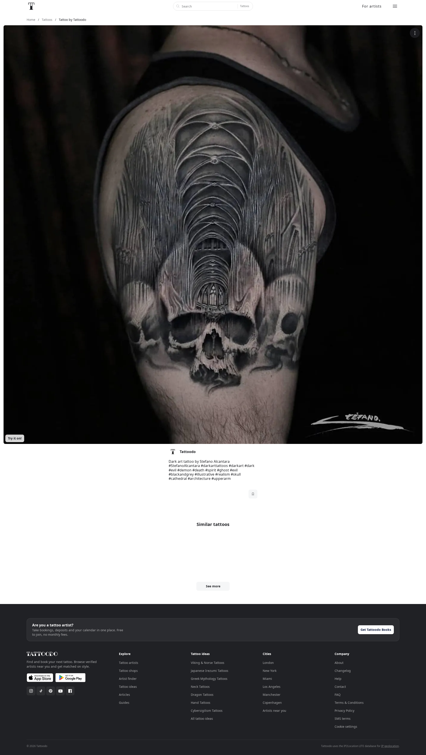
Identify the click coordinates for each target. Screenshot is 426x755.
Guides (124, 702)
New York (269, 671)
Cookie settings (346, 726)
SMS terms (343, 718)
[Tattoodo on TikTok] (40, 690)
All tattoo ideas (202, 718)
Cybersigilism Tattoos (207, 710)
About (339, 663)
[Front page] (31, 6)
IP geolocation (390, 746)
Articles (124, 694)
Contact (340, 686)
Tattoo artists (128, 663)
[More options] (415, 33)
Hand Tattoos (200, 702)
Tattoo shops (128, 671)
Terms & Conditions (349, 702)
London (268, 663)
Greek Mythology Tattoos (209, 679)
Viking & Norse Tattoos (207, 663)
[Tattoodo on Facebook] (70, 690)
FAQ (338, 694)
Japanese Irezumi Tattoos (209, 671)
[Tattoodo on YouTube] (60, 690)
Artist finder (128, 679)
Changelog (343, 671)
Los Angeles (271, 686)
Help (338, 679)
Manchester (271, 694)
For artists (372, 6)
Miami (267, 679)
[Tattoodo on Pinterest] (50, 690)
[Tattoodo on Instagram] (31, 690)
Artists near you (274, 710)
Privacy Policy (344, 710)
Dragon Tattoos (202, 694)
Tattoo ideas (128, 686)
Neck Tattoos (200, 686)
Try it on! (15, 438)
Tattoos (244, 6)
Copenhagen (272, 702)
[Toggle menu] (394, 6)
